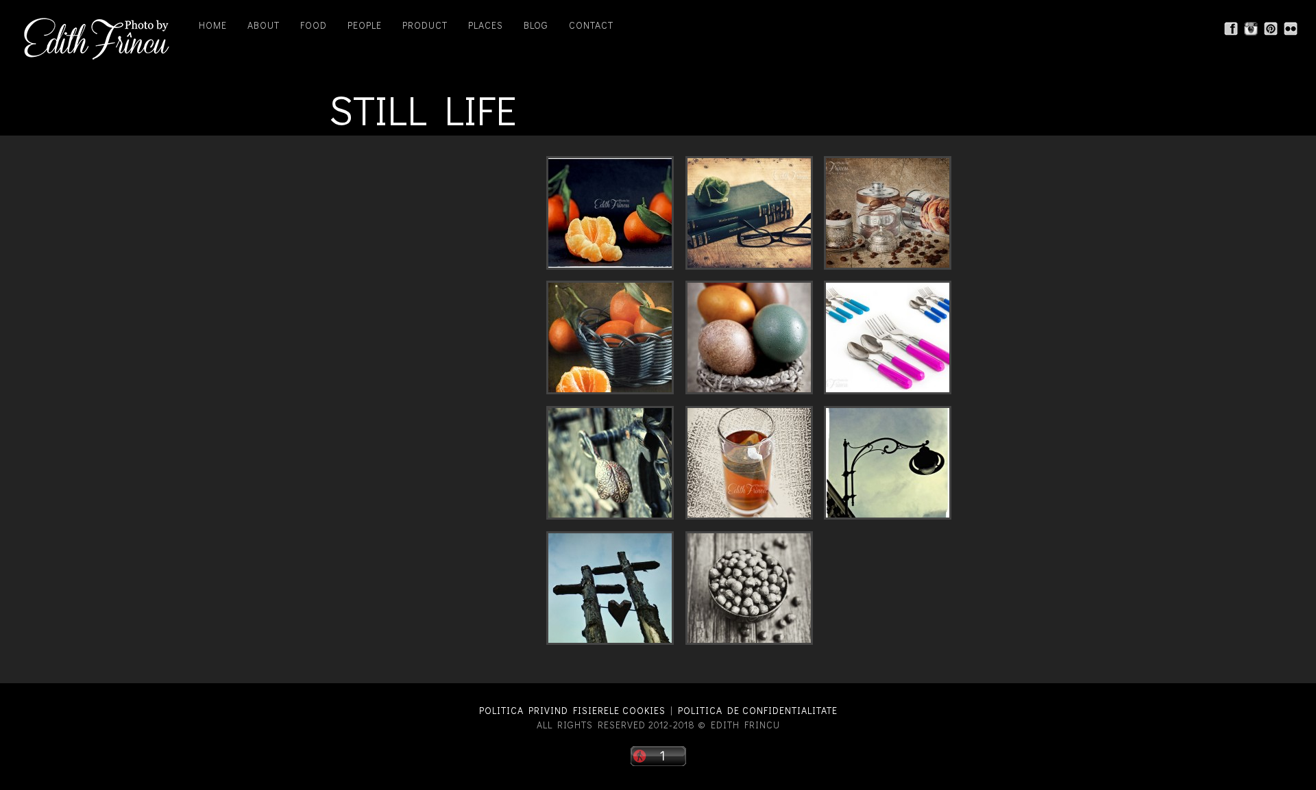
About (263, 24)
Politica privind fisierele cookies (572, 710)
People (365, 24)
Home (213, 24)
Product (425, 24)
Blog (536, 24)
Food (313, 24)
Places (485, 24)
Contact (591, 24)
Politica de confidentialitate (758, 710)
